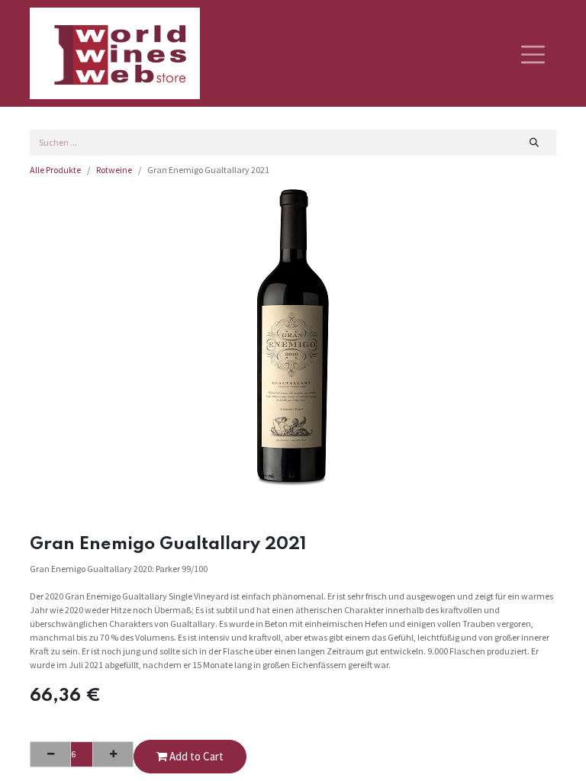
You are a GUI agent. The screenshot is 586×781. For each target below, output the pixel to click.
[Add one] (113, 754)
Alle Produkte (55, 169)
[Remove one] (50, 754)
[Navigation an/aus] (533, 53)
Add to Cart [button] (195, 756)
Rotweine (114, 169)
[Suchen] (534, 143)
